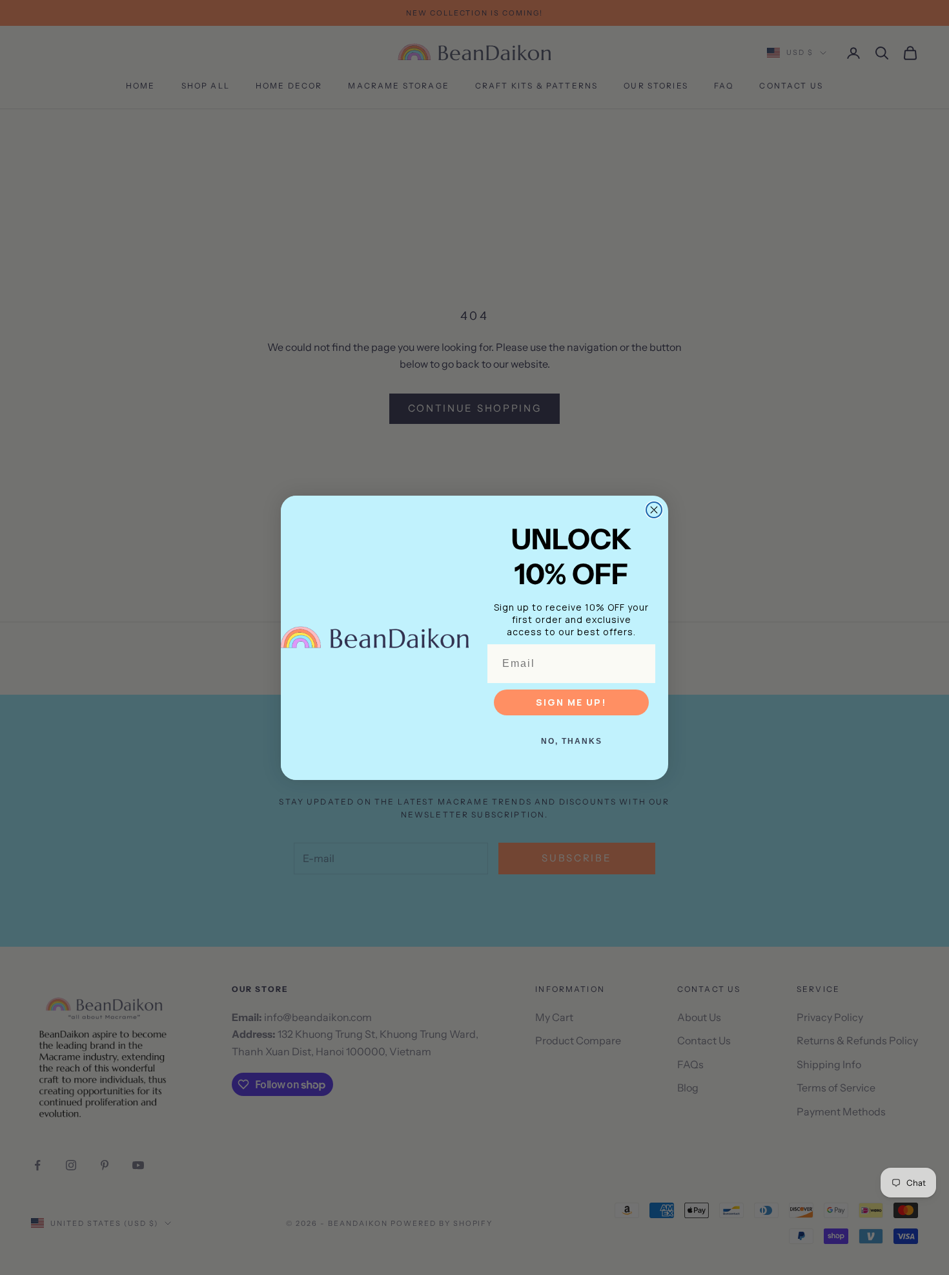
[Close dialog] (654, 510)
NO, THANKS (571, 741)
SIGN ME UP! (571, 702)
